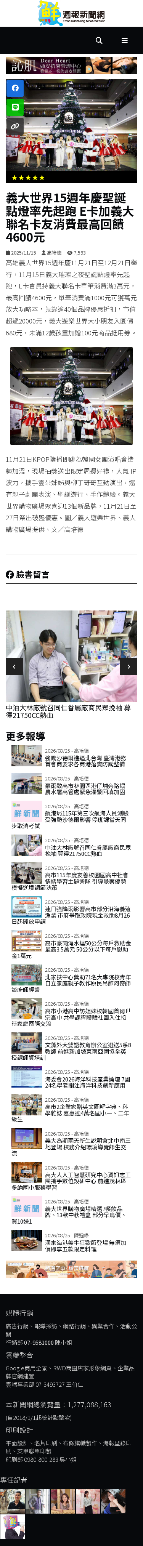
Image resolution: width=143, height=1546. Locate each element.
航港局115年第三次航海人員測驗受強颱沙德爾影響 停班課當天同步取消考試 (70, 819)
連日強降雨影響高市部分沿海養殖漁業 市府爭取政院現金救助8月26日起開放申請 (71, 915)
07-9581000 (39, 1342)
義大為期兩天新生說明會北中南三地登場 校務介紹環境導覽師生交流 (71, 1146)
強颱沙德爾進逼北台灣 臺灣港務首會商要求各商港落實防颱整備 (85, 761)
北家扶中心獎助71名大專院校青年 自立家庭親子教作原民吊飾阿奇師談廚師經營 (71, 983)
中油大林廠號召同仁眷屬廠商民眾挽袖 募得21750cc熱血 (68, 711)
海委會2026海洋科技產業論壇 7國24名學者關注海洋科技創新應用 (87, 1082)
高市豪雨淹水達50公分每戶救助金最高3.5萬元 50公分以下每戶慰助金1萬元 (71, 949)
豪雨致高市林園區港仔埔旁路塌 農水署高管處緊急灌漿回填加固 (85, 789)
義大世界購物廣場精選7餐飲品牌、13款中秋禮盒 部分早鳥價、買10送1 (69, 1215)
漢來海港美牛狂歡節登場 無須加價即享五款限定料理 (85, 1245)
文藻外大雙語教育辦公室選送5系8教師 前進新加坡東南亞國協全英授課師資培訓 (71, 1051)
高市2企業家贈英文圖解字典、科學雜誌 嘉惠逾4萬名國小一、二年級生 (70, 1112)
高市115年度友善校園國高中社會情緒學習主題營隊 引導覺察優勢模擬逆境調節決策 (70, 881)
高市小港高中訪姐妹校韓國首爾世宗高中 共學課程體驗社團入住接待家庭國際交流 (71, 1017)
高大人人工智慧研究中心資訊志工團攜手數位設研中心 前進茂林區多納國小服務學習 (71, 1181)
